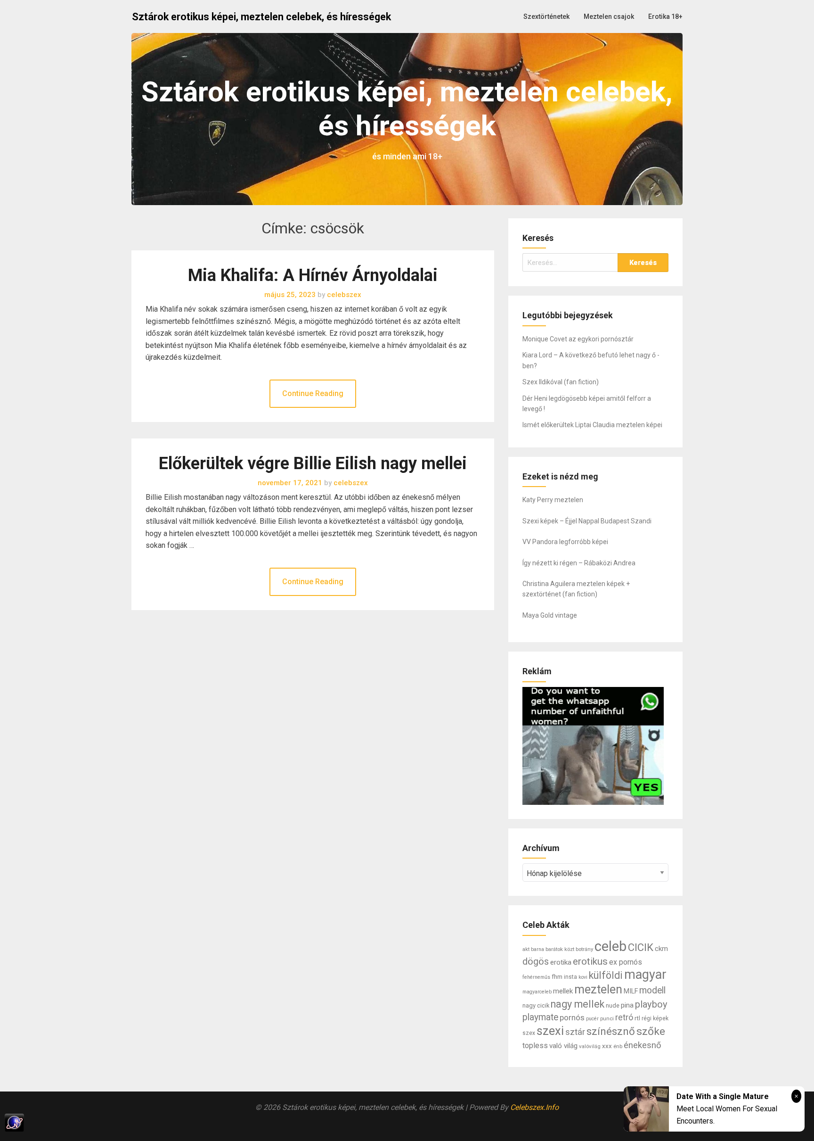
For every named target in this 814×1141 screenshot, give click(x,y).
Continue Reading (312, 393)
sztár (575, 1032)
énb (617, 1046)
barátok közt (559, 949)
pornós (572, 1017)
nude (612, 1005)
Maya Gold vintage (549, 615)
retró (624, 1017)
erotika (560, 962)
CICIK (640, 947)
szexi (550, 1031)
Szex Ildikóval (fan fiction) (560, 382)
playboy (651, 1004)
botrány (584, 949)
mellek (563, 991)
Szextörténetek (546, 16)
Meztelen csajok (609, 16)
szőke (650, 1031)
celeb (610, 946)
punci (607, 1018)
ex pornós (625, 962)
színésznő (610, 1031)
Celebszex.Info (534, 1107)
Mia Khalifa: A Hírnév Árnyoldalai (313, 275)
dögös (535, 961)
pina (627, 1005)
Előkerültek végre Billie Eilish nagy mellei (313, 463)
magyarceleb (537, 992)
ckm (661, 948)
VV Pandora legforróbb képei (565, 542)
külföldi (606, 975)
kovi (582, 977)
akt (525, 949)
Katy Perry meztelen (552, 500)
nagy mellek (577, 1004)
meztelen (598, 989)
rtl (637, 1018)
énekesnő (642, 1045)
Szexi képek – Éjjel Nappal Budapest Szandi (586, 521)
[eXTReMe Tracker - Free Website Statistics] (407, 1123)
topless (535, 1045)
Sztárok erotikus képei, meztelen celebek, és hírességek (261, 17)
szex (528, 1033)
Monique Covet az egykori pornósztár (578, 339)
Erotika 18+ (665, 16)
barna (537, 949)
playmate (540, 1017)
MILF (631, 991)
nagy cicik (535, 1005)
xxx (607, 1046)
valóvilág (590, 1046)
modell (652, 990)
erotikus (590, 961)
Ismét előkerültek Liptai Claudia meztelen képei (592, 425)
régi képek (655, 1018)
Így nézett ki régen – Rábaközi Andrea (578, 563)
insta (570, 977)
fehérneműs (536, 977)
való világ (563, 1046)
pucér (592, 1019)
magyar (645, 974)
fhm (557, 976)
